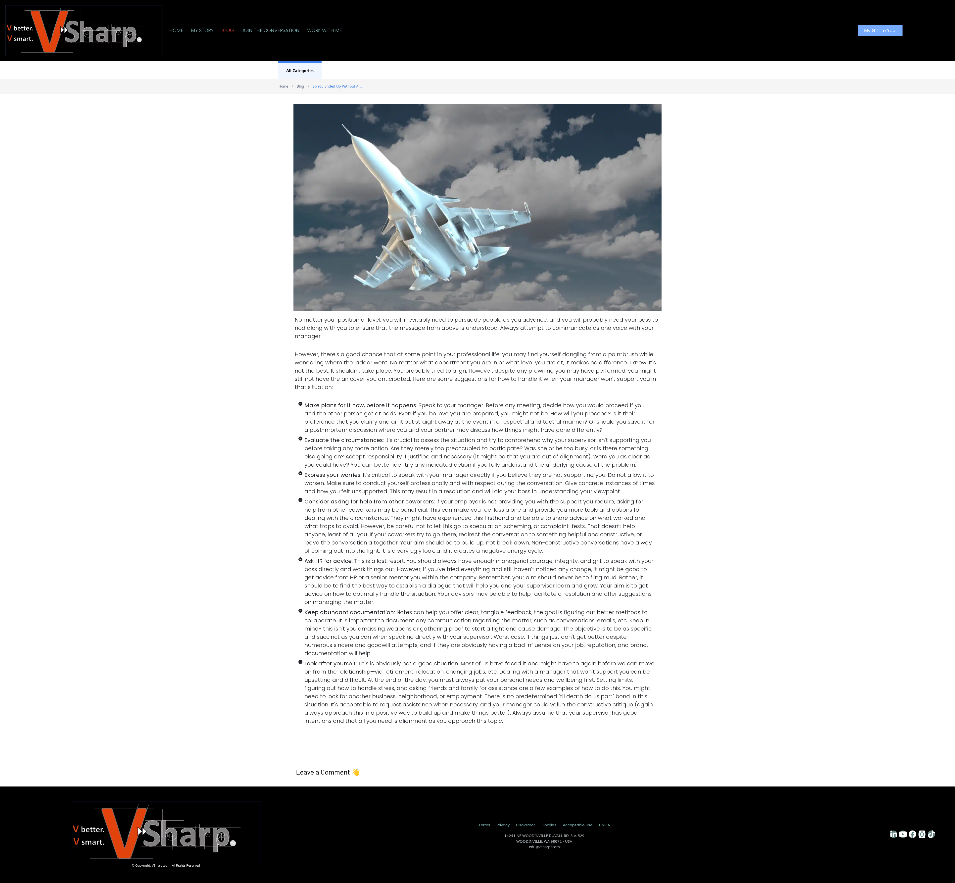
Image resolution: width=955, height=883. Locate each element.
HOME (176, 30)
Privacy (503, 825)
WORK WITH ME (324, 30)
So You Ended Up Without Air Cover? (337, 86)
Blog (300, 86)
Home (283, 86)
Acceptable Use (578, 825)
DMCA (604, 825)
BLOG (227, 30)
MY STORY (202, 30)
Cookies (548, 825)
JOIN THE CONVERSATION (270, 30)
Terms (484, 825)
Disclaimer (525, 825)
